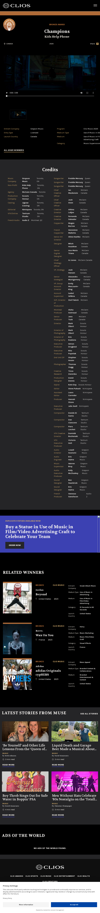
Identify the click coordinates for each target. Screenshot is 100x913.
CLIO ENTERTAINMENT (64, 876)
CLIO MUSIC (45, 876)
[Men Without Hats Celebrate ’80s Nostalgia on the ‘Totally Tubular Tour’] (74, 781)
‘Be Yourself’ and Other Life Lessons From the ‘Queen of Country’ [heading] (23, 747)
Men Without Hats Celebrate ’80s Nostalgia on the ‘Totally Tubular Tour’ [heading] (74, 797)
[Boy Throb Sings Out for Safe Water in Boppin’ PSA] (25, 781)
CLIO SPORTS (31, 876)
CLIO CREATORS (49, 881)
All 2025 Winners (14, 150)
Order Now (15, 545)
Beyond (41, 594)
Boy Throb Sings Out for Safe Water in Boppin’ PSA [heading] (25, 797)
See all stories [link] (89, 714)
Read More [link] (8, 765)
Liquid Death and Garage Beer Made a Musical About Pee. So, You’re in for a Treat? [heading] (74, 747)
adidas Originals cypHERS (48, 673)
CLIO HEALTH (83, 876)
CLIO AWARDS (16, 876)
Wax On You (44, 635)
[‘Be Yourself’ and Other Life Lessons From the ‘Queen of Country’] (25, 731)
